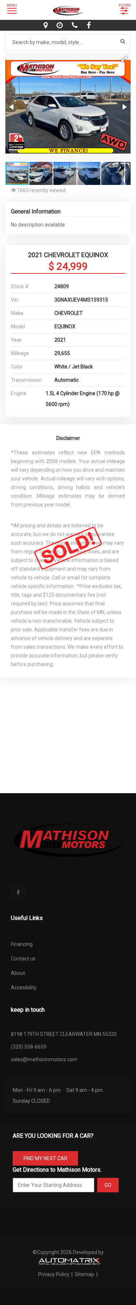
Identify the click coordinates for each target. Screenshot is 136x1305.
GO (107, 1185)
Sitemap (84, 1274)
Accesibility (24, 987)
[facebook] (89, 25)
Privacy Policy (54, 1274)
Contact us (23, 959)
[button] (124, 59)
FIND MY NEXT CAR (45, 1158)
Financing (22, 944)
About (18, 973)
